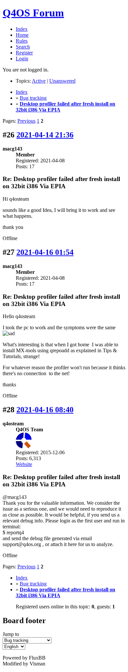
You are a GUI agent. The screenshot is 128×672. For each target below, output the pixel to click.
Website (24, 464)
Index (22, 29)
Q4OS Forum (33, 13)
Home (22, 35)
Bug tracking (33, 98)
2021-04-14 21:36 (45, 135)
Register (24, 52)
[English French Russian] (14, 646)
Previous (26, 121)
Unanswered (62, 81)
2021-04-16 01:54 (45, 252)
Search (23, 47)
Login (22, 58)
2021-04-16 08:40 (45, 409)
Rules (22, 41)
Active (39, 81)
